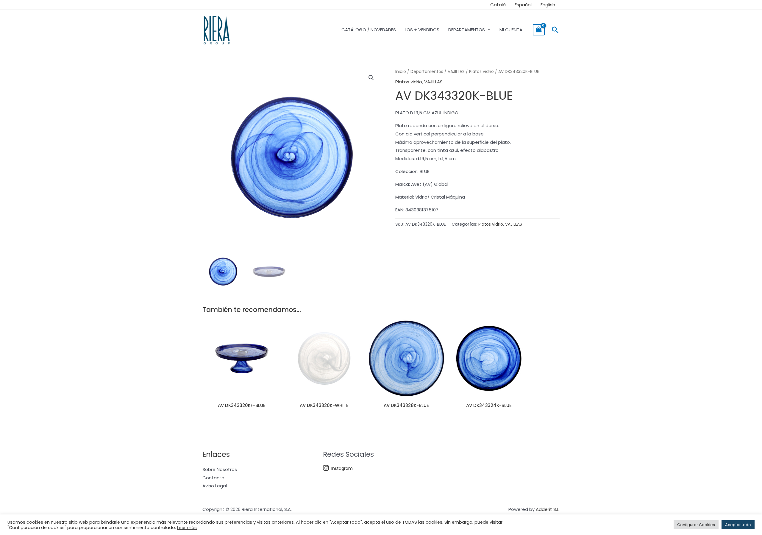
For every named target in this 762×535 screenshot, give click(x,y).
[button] (555, 29)
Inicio (400, 71)
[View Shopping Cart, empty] (539, 29)
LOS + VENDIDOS (422, 29)
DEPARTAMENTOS (466, 29)
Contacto (213, 478)
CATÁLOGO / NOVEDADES (368, 29)
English (548, 4)
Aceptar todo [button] (738, 525)
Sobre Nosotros (219, 469)
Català (498, 4)
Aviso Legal (214, 486)
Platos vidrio (481, 71)
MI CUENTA (510, 29)
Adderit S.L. (548, 509)
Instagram (342, 468)
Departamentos (426, 71)
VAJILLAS (456, 71)
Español (523, 4)
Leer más (187, 528)
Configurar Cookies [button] (696, 525)
